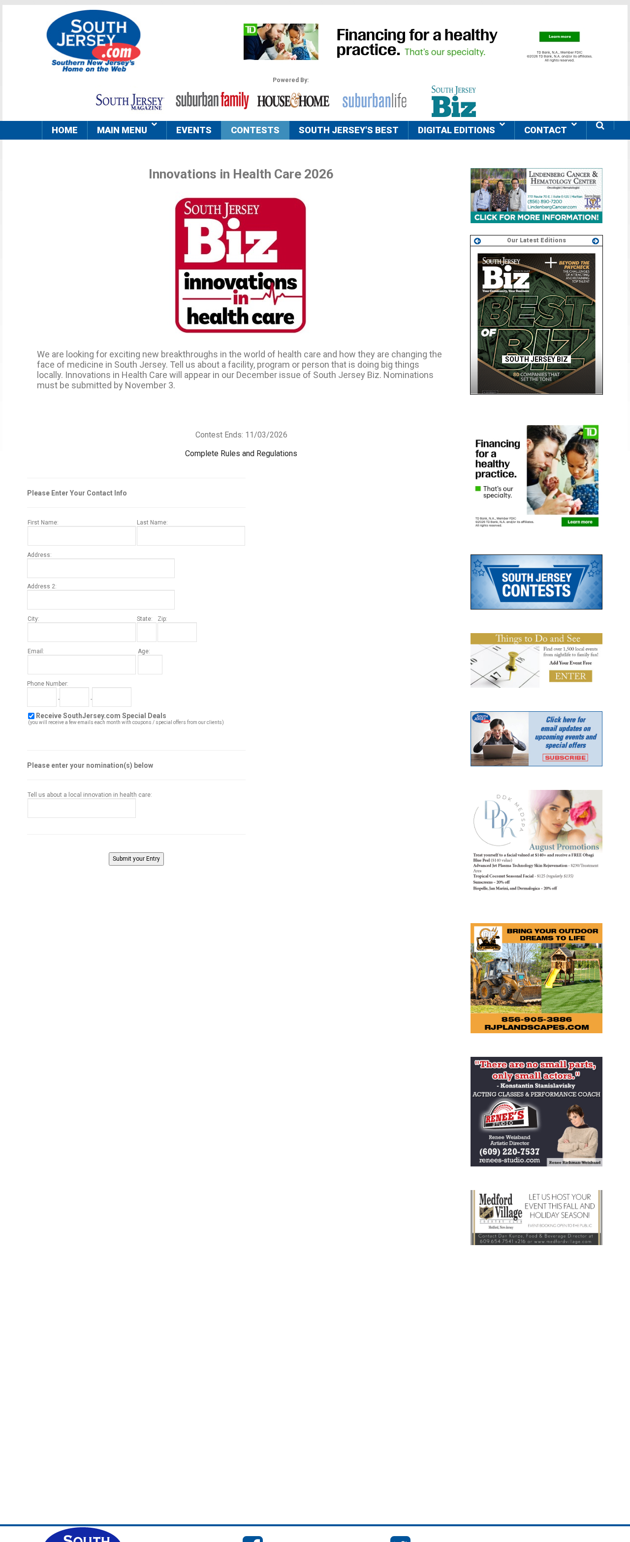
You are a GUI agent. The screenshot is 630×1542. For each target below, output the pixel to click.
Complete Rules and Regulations (241, 453)
